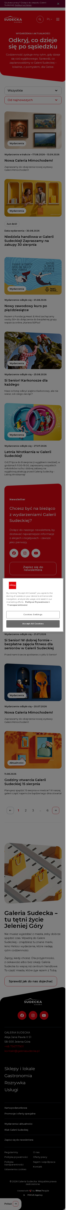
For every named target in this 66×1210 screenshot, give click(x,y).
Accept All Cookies (33, 624)
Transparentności (17, 605)
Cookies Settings (33, 614)
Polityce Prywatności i (37, 602)
